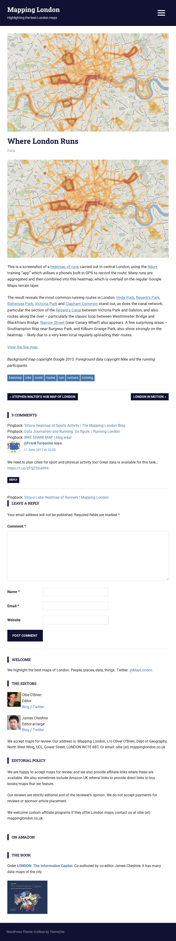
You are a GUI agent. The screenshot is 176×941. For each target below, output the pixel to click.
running (87, 377)
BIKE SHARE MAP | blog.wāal (48, 437)
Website (14, 620)
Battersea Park (20, 303)
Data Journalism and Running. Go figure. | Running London (72, 431)
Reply (13, 479)
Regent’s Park (148, 297)
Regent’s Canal (68, 310)
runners (72, 377)
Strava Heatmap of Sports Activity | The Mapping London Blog (74, 425)
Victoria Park (46, 303)
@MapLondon (140, 670)
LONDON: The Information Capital (44, 866)
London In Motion (148, 397)
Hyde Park (125, 297)
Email (13, 606)
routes (50, 377)
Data (11, 150)
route (38, 377)
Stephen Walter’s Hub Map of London (43, 397)
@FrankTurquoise (38, 443)
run (61, 377)
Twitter (38, 707)
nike (28, 377)
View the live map (22, 347)
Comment (16, 526)
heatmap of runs (64, 266)
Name (13, 592)
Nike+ (153, 266)
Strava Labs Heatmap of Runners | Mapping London (66, 497)
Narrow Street (52, 322)
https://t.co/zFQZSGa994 (28, 468)
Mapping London (33, 9)
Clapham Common (82, 303)
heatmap (15, 377)
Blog (25, 707)
